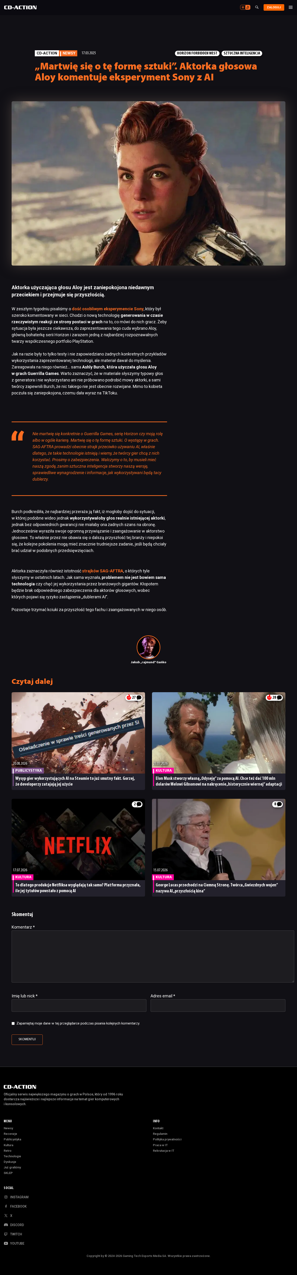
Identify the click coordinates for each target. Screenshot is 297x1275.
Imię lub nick (25, 995)
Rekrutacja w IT (163, 1150)
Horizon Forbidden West (197, 53)
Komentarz (23, 927)
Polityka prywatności (167, 1139)
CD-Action (47, 53)
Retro (7, 1150)
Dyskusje (10, 1162)
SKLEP (8, 1173)
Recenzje (10, 1133)
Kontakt (158, 1128)
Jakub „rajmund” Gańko (148, 662)
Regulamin (160, 1133)
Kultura (8, 1145)
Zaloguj (274, 7)
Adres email (163, 995)
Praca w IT (160, 1145)
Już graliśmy (12, 1167)
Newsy (8, 1128)
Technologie (12, 1156)
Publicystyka (12, 1139)
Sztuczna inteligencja (242, 53)
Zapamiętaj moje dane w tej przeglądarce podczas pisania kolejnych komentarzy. (78, 1023)
